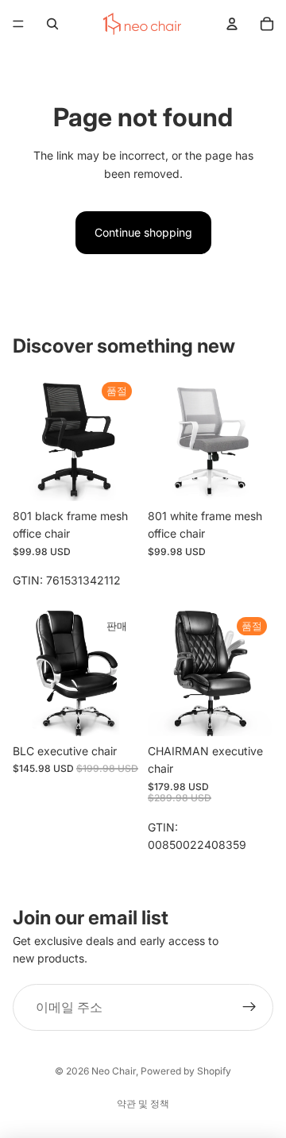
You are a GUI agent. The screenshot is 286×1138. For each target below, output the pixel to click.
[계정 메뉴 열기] (231, 23)
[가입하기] (249, 1007)
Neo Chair (113, 1071)
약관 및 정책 (143, 1103)
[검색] (52, 23)
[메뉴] (18, 24)
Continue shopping (143, 232)
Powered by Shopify (186, 1071)
